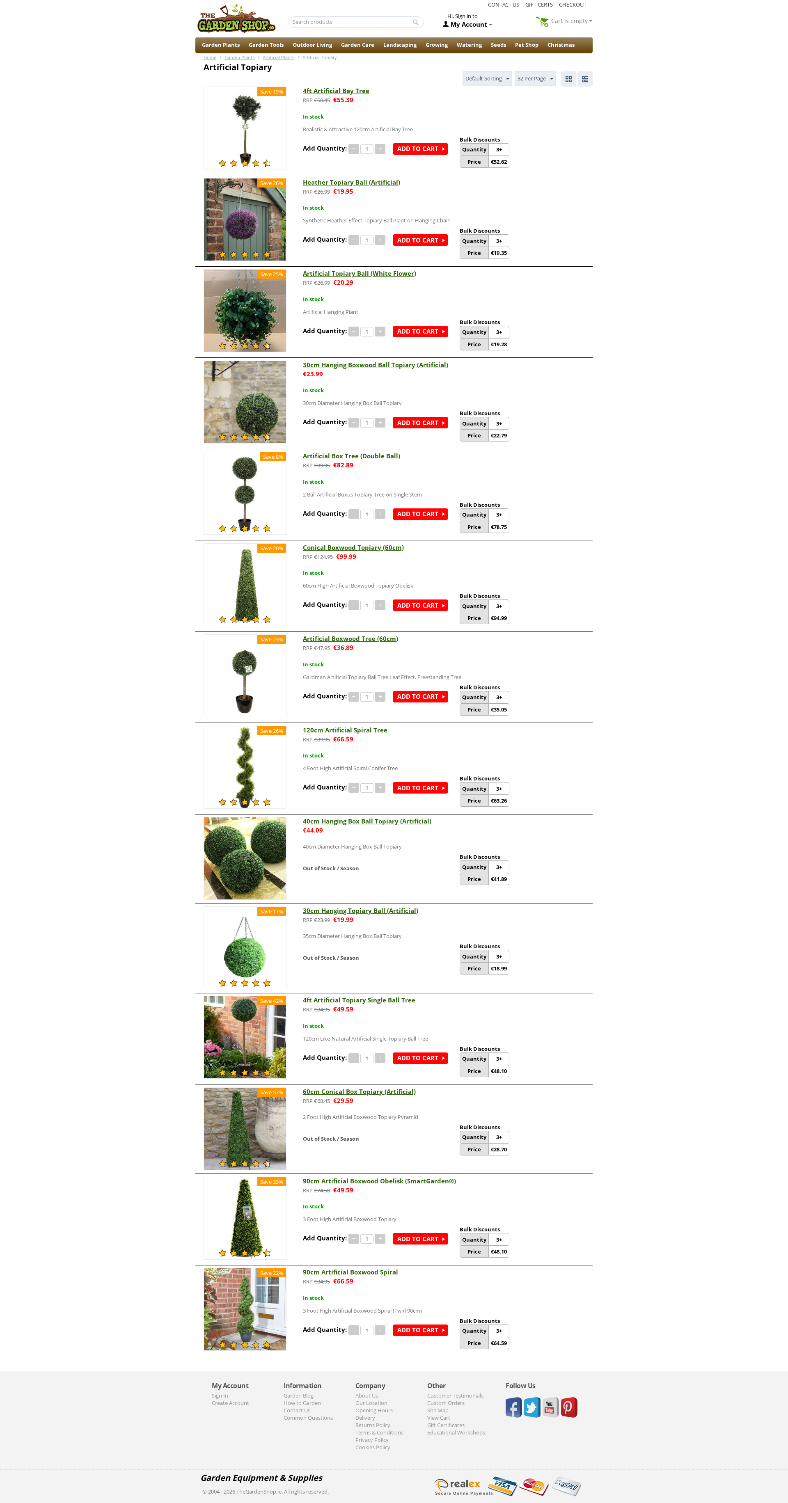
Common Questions (308, 1417)
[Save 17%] (245, 947)
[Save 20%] (245, 584)
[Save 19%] (245, 127)
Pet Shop (526, 44)
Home (210, 57)
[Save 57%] (245, 1128)
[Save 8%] (245, 492)
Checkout (572, 4)
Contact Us (297, 1410)
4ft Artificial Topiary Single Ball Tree (359, 1000)
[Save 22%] (245, 1309)
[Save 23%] (245, 675)
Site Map (438, 1410)
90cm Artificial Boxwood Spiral (350, 1272)
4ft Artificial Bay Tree (336, 91)
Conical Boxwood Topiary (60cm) (353, 547)
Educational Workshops (456, 1432)
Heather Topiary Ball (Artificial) (351, 182)
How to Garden (302, 1403)
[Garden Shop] (236, 18)
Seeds (498, 44)
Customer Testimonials (455, 1395)
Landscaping (400, 44)
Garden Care (357, 44)
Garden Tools (266, 44)
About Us (366, 1395)
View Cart (438, 1417)
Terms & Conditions (379, 1432)
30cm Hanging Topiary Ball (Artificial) (360, 910)
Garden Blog (299, 1395)
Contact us (503, 4)
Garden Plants (221, 44)
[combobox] (356, 22)
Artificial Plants (278, 57)
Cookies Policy (372, 1447)
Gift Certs (539, 4)
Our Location (371, 1403)
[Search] (416, 22)
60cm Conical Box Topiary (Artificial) (359, 1091)
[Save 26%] (245, 218)
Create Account (230, 1403)
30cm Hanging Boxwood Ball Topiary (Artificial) (375, 365)
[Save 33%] (245, 1217)
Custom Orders (446, 1403)
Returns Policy (372, 1425)
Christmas (561, 44)
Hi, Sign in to (462, 16)
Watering (469, 44)
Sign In (220, 1395)
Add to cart (417, 148)
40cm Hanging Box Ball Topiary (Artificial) (367, 821)
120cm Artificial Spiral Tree (345, 730)
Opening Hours (374, 1410)
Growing (437, 44)
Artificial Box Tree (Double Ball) (351, 456)
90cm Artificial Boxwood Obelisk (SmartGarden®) (379, 1181)
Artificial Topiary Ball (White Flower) (359, 273)
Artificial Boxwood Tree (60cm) (350, 638)
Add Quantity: (325, 148)
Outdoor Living (312, 44)
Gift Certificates (446, 1425)
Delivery (365, 1417)
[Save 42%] (245, 1037)
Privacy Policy (372, 1440)
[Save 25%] (245, 310)
